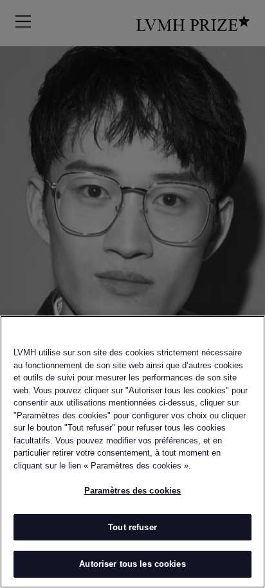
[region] (132, 452)
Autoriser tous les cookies (132, 564)
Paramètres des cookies (132, 490)
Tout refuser (132, 527)
